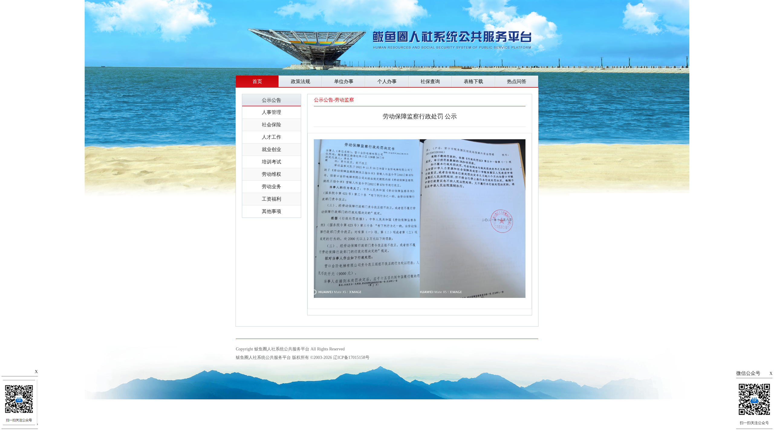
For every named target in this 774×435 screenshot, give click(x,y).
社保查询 (430, 81)
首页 (257, 81)
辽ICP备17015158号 (351, 357)
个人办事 (387, 81)
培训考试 (271, 161)
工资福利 (271, 198)
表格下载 (473, 81)
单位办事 (343, 81)
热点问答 (516, 81)
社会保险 (271, 124)
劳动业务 (271, 186)
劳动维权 (271, 174)
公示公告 (271, 100)
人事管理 (271, 112)
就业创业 (271, 149)
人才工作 (271, 137)
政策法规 (300, 81)
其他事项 (271, 211)
